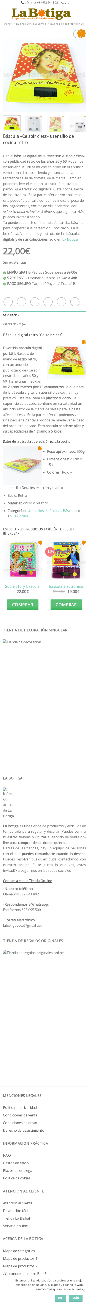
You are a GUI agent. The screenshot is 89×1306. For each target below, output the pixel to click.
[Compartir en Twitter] (35, 302)
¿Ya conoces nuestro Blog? (24, 1273)
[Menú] (5, 13)
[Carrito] (83, 14)
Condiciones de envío (20, 1122)
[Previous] (10, 70)
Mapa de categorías (19, 1250)
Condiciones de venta (20, 1115)
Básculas (70, 510)
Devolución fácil (16, 1210)
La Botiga (70, 239)
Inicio (8, 24)
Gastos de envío (16, 1163)
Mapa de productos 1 (20, 1258)
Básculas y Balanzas (31, 24)
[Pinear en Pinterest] (61, 302)
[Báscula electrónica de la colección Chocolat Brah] (66, 560)
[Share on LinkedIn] (74, 302)
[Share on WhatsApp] (8, 302)
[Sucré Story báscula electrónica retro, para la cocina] (22, 560)
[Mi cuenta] (76, 14)
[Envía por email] (48, 302)
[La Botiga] (41, 14)
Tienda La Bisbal (16, 1218)
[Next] (79, 70)
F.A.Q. (7, 1155)
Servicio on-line (15, 1225)
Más (76, 1298)
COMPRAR (22, 605)
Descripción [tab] (11, 315)
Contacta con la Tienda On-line (27, 880)
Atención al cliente (17, 1203)
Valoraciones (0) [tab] (14, 324)
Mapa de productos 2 (20, 1266)
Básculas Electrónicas (67, 24)
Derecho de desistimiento (23, 1130)
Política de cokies (16, 1178)
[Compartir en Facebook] (21, 302)
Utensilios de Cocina (44, 510)
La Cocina (21, 516)
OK (60, 1298)
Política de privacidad (20, 1107)
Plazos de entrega (17, 1170)
